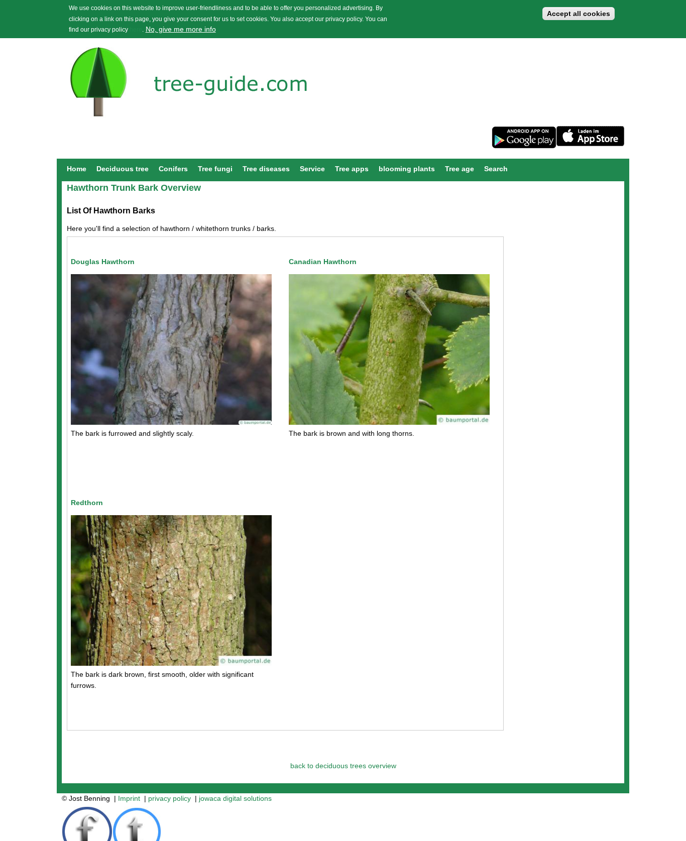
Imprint (129, 798)
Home (76, 169)
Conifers (173, 169)
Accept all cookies (578, 14)
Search (496, 169)
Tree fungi (215, 169)
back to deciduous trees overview (343, 766)
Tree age (459, 169)
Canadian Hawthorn (323, 262)
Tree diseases (266, 169)
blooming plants (407, 169)
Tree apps (352, 169)
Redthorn (87, 503)
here (136, 29)
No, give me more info (181, 29)
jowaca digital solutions (235, 798)
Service (312, 169)
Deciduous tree (122, 169)
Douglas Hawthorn (103, 262)
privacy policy (169, 798)
